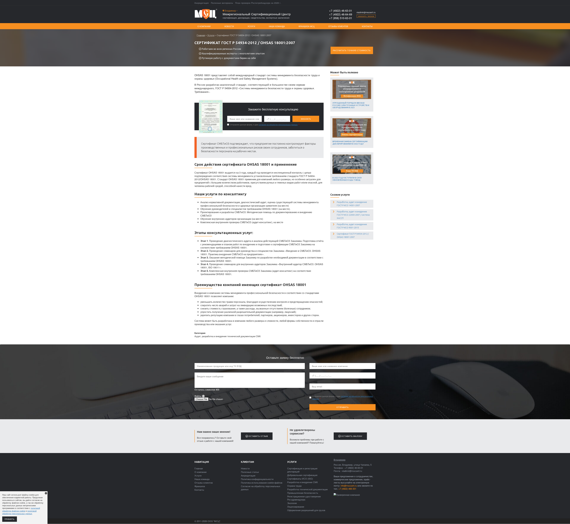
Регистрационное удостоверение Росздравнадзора (304, 498)
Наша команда (277, 26)
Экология (292, 503)
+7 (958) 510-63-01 (340, 18)
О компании (203, 26)
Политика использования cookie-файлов (261, 482)
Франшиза (199, 486)
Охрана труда (294, 485)
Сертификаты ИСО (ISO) (300, 478)
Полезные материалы (222, 2)
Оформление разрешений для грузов (306, 510)
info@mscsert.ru (349, 485)
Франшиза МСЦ (307, 26)
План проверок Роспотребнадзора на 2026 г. (258, 2)
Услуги (251, 26)
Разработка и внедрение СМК (302, 482)
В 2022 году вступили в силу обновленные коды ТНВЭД (347, 179)
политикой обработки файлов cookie (21, 509)
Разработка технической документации (307, 489)
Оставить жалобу (351, 436)
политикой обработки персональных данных (19, 512)
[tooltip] (203, 396)
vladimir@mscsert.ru (366, 12)
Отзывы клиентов (338, 26)
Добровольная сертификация (302, 475)
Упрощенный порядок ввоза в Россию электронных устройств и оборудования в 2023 (350, 105)
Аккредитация (201, 2)
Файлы (199, 395)
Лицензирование (295, 506)
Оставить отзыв (258, 436)
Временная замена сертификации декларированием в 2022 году (350, 142)
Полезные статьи (250, 471)
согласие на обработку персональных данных (278, 124)
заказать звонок (366, 16)
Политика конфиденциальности (257, 479)
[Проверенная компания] (347, 494)
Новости (229, 26)
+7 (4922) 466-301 (347, 488)
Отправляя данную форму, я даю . (264, 124)
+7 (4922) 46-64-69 (340, 14)
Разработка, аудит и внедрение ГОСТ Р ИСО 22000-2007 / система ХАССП (353, 214)
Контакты (367, 26)
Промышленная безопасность (302, 492)
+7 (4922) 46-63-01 (340, 10)
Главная (201, 35)
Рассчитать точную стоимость (352, 50)
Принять (10, 519)
